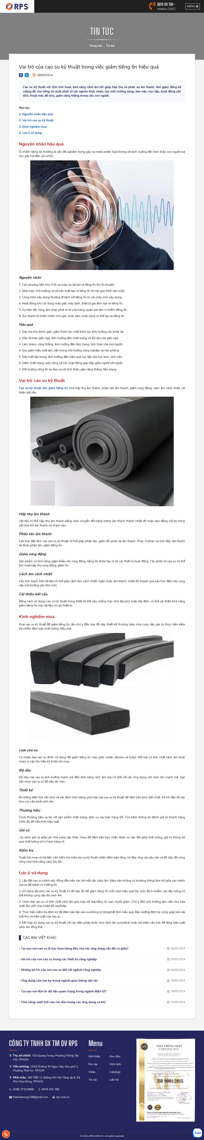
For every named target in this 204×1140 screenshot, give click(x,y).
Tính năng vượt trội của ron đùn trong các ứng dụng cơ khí (63, 1002)
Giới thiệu (94, 1056)
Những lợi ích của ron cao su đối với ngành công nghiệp (61, 970)
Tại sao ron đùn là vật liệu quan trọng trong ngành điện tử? (63, 991)
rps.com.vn (62, 1097)
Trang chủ (95, 46)
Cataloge (115, 1072)
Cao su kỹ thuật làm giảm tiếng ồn (43, 388)
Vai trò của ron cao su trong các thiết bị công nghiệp (59, 959)
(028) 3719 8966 (23, 1089)
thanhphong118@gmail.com (30, 1097)
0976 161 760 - (166, 4)
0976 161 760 (50, 1089)
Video (92, 1072)
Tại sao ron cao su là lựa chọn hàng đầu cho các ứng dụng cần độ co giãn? (74, 948)
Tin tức (110, 46)
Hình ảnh (115, 1064)
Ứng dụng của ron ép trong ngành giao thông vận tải (59, 980)
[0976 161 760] (6, 1134)
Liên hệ (114, 1080)
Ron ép (92, 1064)
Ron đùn (115, 1056)
